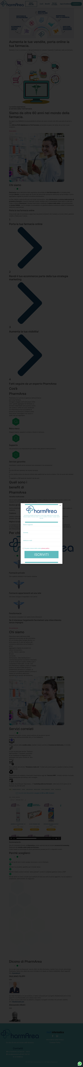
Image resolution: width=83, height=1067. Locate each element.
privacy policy (45, 548)
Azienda (25, 532)
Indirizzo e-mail (27, 540)
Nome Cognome (28, 524)
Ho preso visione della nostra (36, 548)
